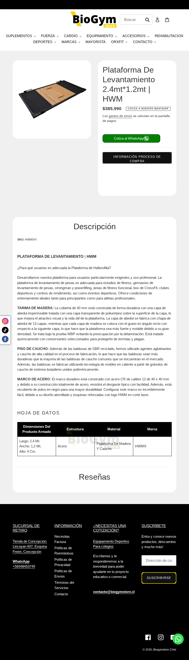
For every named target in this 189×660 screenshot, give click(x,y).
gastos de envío (120, 116)
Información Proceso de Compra (137, 159)
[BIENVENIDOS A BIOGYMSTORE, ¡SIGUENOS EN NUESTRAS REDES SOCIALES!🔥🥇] (94, 5)
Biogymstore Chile (164, 649)
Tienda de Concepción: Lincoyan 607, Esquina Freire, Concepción (30, 546)
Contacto (61, 594)
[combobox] (136, 20)
